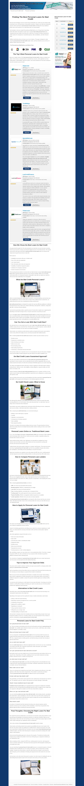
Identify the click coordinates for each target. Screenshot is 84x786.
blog (67, 784)
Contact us (70, 784)
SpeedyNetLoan (27, 138)
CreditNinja (26, 103)
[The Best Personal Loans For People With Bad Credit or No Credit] (41, 9)
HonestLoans (62, 36)
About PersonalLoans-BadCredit (60, 784)
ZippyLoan (26, 65)
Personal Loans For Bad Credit (17, 10)
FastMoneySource (62, 44)
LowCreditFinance (28, 174)
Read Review (36, 97)
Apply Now (27, 97)
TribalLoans (26, 210)
